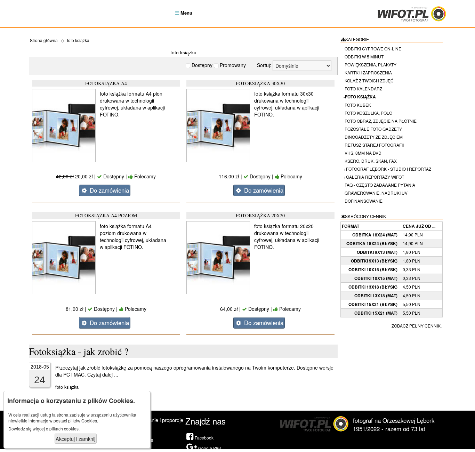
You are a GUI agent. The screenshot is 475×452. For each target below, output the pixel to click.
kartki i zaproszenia (368, 72)
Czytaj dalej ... (102, 374)
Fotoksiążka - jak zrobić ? (78, 351)
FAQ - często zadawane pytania (379, 185)
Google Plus (209, 448)
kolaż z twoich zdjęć (369, 80)
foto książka (78, 40)
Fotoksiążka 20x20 (260, 215)
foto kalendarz (363, 88)
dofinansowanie (363, 201)
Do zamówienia (108, 190)
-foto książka (360, 97)
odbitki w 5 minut (364, 56)
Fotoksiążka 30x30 (260, 83)
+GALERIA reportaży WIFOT (374, 177)
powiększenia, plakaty (370, 64)
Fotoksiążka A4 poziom (106, 215)
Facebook (204, 438)
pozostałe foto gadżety (373, 129)
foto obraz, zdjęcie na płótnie (380, 121)
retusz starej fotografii (374, 145)
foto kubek (357, 105)
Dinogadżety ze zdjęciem (373, 137)
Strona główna (44, 40)
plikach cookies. (64, 428)
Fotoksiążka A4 (106, 83)
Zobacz (400, 326)
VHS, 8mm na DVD (362, 153)
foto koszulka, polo (368, 113)
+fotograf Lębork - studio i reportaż (387, 169)
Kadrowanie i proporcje (157, 419)
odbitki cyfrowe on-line (372, 48)
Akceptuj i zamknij (75, 438)
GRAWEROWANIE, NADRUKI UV (376, 193)
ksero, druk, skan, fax (370, 161)
